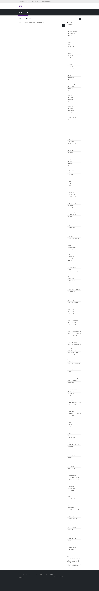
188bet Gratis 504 (71, 51)
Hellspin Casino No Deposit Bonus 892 (74, 331)
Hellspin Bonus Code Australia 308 (73, 304)
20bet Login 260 (70, 92)
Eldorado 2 (69, 245)
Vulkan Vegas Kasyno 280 (72, 518)
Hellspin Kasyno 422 (71, 340)
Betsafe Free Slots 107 (71, 201)
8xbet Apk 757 (70, 161)
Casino (69, 229)
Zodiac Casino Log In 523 (72, 542)
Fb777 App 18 (70, 260)
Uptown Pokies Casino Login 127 (73, 509)
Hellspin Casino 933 (71, 313)
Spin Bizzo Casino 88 (71, 473)
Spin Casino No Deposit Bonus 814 (74, 479)
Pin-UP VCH (70, 431)
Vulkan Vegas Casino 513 (72, 516)
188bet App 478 (70, 42)
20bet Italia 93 (70, 90)
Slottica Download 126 (71, 466)
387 (68, 126)
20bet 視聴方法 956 (71, 112)
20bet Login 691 (70, 95)
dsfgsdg (69, 243)
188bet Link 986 (70, 53)
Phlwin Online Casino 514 (72, 420)
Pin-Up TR (69, 426)
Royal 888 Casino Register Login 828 (74, 444)
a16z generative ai (71, 170)
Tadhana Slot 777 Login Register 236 (74, 492)
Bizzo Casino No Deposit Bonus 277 (74, 212)
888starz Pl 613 (70, 154)
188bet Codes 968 (71, 48)
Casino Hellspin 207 (71, 234)
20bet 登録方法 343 (71, 110)
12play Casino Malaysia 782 (72, 31)
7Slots (69, 148)
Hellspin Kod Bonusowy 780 (72, 342)
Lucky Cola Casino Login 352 (72, 389)
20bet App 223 (70, 73)
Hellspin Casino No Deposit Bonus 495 (74, 326)
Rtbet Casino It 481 (71, 448)
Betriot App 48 (70, 190)
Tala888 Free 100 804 (71, 503)
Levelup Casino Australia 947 (73, 380)
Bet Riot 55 (69, 187)
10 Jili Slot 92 (70, 29)
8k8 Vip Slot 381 (70, 156)
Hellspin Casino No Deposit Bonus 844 (74, 329)
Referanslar (70, 5)
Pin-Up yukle (70, 433)
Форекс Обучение (71, 549)
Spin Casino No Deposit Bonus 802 (74, 477)
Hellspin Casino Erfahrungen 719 (73, 320)
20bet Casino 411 (71, 81)
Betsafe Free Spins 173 (72, 203)
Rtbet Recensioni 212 (71, 455)
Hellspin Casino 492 (71, 309)
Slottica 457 (70, 457)
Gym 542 (69, 282)
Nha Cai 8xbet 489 (71, 391)
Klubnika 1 (69, 373)
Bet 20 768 (69, 185)
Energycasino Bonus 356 (72, 247)
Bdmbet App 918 (70, 176)
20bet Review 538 (71, 104)
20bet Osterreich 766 (71, 101)
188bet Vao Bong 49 (71, 55)
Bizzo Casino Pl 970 (71, 216)
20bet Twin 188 (70, 106)
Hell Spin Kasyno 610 (71, 293)
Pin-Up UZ (69, 428)
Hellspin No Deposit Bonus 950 (73, 352)
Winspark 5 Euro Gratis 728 (72, 527)
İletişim (76, 5)
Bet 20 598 (69, 183)
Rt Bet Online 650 (70, 446)
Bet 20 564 (69, 181)
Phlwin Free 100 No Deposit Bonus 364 (74, 413)
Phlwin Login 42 (70, 417)
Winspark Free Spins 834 (72, 533)
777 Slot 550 (70, 137)
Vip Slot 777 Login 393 (71, 514)
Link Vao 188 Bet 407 (71, 386)
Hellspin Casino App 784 (72, 315)
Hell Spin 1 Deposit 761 (71, 284)
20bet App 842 (70, 75)
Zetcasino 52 (70, 540)
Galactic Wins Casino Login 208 (73, 271)
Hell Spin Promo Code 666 (72, 298)
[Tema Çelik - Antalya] (23, 5)
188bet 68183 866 (71, 37)
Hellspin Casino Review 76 (72, 335)
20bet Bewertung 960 (71, 77)
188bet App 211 (70, 40)
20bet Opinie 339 (70, 99)
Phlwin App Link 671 (71, 411)
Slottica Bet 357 (70, 459)
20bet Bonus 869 (70, 79)
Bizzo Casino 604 (70, 205)
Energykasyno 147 (71, 254)
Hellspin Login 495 (71, 348)
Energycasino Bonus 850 (72, 249)
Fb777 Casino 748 (71, 262)
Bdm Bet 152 (70, 172)
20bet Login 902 (70, 97)
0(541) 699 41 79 (35, 1)
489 (68, 128)
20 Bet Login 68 (70, 66)
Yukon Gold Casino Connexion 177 (74, 536)
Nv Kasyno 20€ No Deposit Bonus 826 (74, 402)
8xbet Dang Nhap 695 (71, 168)
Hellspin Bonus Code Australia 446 (73, 307)
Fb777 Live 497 (70, 265)
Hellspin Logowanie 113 (72, 350)
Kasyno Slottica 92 (71, 369)
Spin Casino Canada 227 (72, 475)
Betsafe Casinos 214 (71, 198)
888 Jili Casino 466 (71, 150)
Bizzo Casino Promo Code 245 (73, 220)
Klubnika (69, 371)
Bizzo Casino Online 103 (72, 214)
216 (68, 115)
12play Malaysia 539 (71, 33)
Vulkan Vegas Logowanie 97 (72, 520)
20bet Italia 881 (70, 88)
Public (69, 439)
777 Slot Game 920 (71, 139)
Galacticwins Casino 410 (72, 273)
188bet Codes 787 (71, 46)
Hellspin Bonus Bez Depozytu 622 (73, 302)
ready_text (69, 442)
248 (68, 119)
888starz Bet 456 (70, 152)
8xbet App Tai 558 (71, 165)
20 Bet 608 (69, 59)
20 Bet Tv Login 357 (71, 70)
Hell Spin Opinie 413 (71, 296)
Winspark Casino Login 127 (72, 531)
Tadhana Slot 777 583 (71, 488)
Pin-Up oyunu (70, 424)
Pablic (69, 409)
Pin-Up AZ (69, 422)
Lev (68, 375)
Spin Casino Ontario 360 (72, 484)
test (68, 505)
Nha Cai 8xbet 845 (71, 393)
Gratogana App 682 (71, 278)
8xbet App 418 (70, 163)
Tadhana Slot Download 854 (72, 500)
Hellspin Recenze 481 (71, 354)
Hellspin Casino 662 (71, 311)
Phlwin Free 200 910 (71, 415)
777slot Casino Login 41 (72, 143)
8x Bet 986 (69, 159)
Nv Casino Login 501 (71, 400)
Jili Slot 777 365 (70, 361)
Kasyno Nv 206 (70, 367)
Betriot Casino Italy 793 (71, 194)
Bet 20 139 (69, 179)
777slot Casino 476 (71, 141)
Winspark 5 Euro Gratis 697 (72, 525)
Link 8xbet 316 (70, 384)
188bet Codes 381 (71, 44)
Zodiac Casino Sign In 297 (72, 547)
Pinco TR (69, 435)
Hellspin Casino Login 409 (72, 322)
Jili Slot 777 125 (70, 359)
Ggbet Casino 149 (71, 276)
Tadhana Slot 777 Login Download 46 (74, 490)
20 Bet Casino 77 (70, 64)
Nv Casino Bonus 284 (71, 398)
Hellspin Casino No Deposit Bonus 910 (74, 333)
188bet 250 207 (70, 35)
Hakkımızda (52, 5)
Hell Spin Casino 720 (71, 291)
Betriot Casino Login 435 (72, 196)
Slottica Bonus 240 (71, 462)
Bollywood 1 (70, 225)
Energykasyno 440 (71, 256)
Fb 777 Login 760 (70, 258)
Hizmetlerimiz (58, 5)
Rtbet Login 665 (70, 450)
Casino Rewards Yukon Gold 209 (73, 238)
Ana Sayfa (46, 5)
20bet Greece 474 (71, 86)
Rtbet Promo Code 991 (71, 453)
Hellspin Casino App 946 (72, 318)
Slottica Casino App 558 (72, 464)
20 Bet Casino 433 (71, 62)
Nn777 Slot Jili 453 (71, 395)
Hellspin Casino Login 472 (72, 324)
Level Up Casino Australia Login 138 (74, 378)
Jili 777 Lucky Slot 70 (71, 356)
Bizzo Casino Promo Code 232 (73, 218)
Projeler (65, 5)
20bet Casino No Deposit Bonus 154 (74, 84)
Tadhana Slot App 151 (71, 498)
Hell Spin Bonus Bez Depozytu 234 (73, 289)
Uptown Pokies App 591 (72, 507)
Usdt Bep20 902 (70, 511)
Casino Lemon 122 (71, 236)
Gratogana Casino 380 (71, 280)
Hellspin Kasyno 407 (71, 337)
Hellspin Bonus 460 (71, 300)
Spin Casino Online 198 (72, 481)
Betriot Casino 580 (71, 192)
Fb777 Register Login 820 (72, 267)
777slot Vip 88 (70, 145)
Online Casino (70, 406)
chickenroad (70, 240)
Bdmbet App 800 (70, 174)
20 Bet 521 (69, 57)
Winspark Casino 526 (71, 529)
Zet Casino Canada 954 (72, 538)
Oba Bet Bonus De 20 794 (72, 404)
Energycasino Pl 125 (71, 251)
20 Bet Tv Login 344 (71, 68)
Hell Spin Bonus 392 (71, 287)
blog (68, 223)
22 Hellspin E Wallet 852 (72, 117)
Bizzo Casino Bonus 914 (72, 207)
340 (68, 123)
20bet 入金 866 (70, 108)
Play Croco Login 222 (71, 437)
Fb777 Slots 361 (70, 269)
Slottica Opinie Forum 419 (72, 468)
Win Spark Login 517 (71, 522)
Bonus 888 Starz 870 (71, 227)
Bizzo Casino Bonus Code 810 (73, 209)
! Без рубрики (70, 24)
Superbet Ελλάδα (71, 486)
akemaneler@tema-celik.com (46, 1)
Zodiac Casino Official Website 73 (73, 545)
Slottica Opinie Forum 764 (72, 470)
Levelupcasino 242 (71, 382)
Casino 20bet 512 (71, 232)
